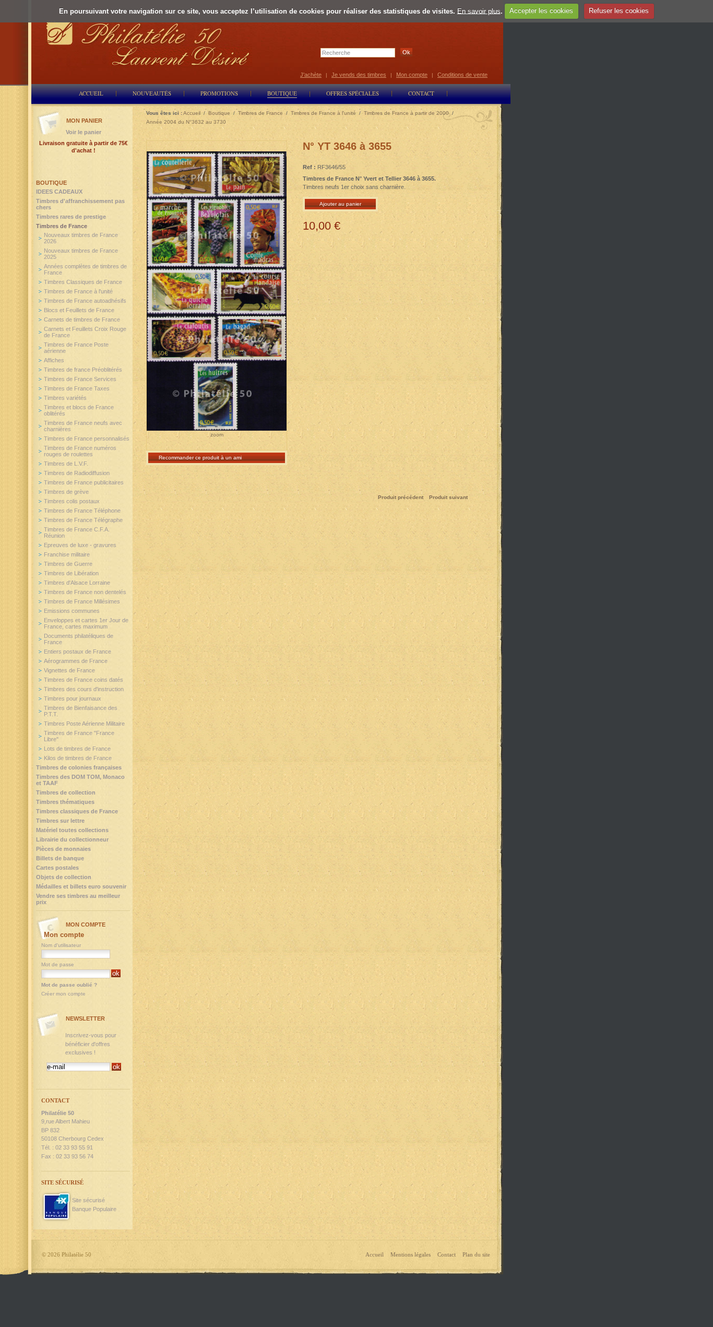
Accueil (374, 1254)
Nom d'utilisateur (61, 945)
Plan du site (476, 1254)
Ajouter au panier (340, 204)
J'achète (311, 75)
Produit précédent (400, 497)
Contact (446, 1254)
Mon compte (411, 75)
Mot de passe (57, 964)
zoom (216, 434)
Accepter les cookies (541, 11)
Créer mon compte (63, 994)
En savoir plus (479, 11)
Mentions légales (410, 1254)
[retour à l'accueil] (148, 43)
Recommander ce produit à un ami (200, 457)
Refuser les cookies (619, 11)
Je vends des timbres (358, 75)
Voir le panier (83, 132)
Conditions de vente (462, 75)
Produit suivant (448, 497)
